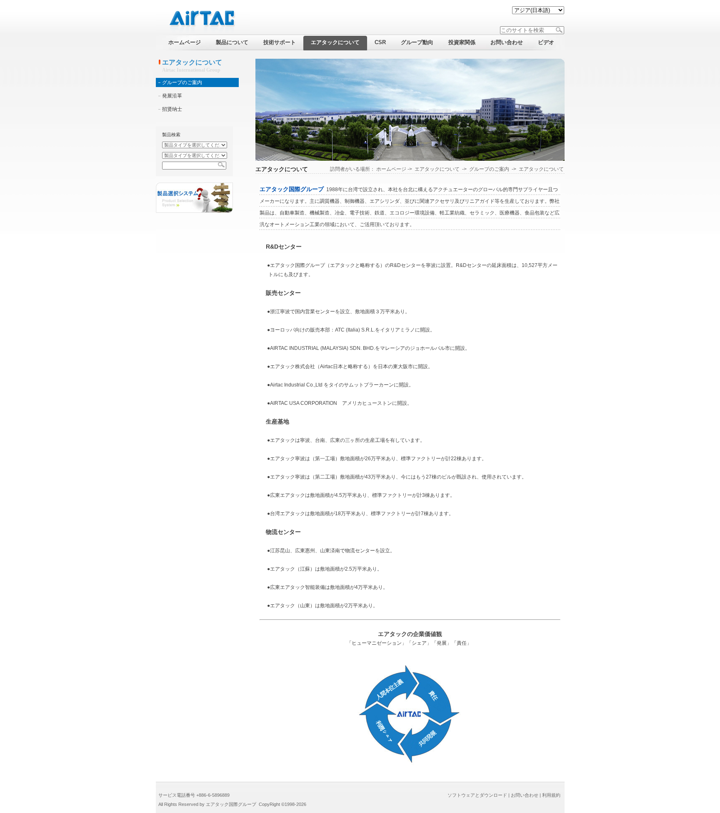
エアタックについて (437, 169)
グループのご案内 (182, 82)
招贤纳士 (172, 109)
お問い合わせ (524, 795)
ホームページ (391, 169)
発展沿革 (172, 96)
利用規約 (551, 795)
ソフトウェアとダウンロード (477, 795)
